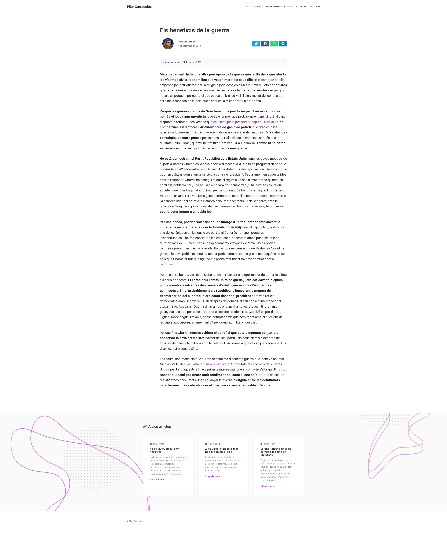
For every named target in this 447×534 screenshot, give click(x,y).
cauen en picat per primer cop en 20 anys (243, 122)
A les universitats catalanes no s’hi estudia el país (222, 450)
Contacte (314, 6)
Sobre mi (258, 6)
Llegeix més (157, 479)
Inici (248, 6)
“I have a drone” (214, 364)
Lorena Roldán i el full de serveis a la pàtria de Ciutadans (276, 451)
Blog (303, 6)
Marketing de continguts (281, 6)
